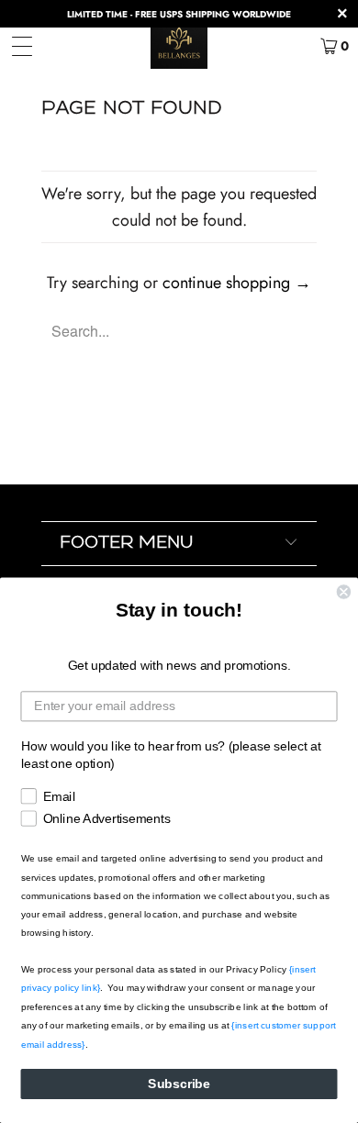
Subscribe (179, 1084)
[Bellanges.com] (179, 46)
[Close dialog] (344, 591)
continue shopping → (236, 283)
